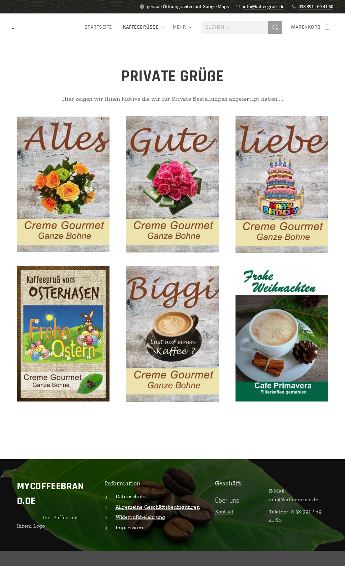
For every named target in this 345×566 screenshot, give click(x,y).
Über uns (227, 500)
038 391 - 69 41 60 (316, 6)
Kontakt (224, 511)
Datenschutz (131, 496)
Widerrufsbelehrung (140, 517)
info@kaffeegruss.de (263, 6)
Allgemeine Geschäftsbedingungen (158, 507)
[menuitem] (100, 27)
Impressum (129, 527)
